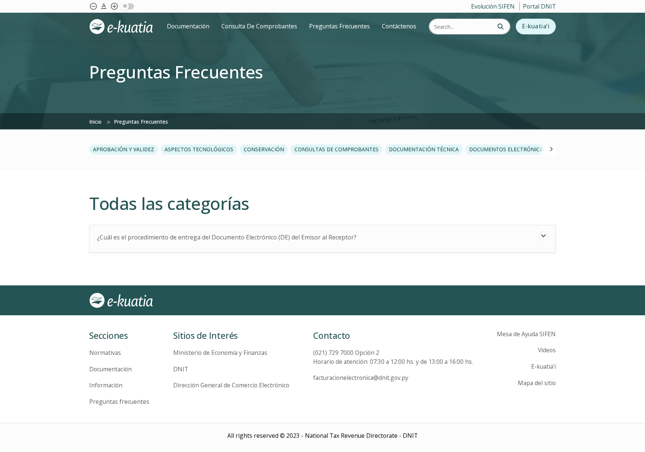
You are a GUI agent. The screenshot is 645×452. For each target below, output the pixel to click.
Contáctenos (399, 26)
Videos (547, 350)
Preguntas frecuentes (119, 401)
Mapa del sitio (537, 383)
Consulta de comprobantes (259, 26)
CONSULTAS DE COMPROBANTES (336, 149)
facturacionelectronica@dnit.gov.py (360, 378)
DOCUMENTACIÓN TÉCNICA (424, 149)
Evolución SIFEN (493, 6)
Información (105, 385)
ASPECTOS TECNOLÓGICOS (199, 149)
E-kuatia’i (535, 26)
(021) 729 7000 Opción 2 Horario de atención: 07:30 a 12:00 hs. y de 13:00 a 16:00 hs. (393, 357)
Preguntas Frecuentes (339, 26)
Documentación (188, 26)
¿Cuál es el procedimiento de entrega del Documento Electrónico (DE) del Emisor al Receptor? (226, 237)
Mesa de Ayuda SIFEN (526, 334)
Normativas (105, 353)
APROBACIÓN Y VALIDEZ (123, 149)
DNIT (180, 369)
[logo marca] (124, 26)
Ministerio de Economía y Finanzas (220, 353)
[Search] (501, 26)
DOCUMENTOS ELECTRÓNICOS (508, 149)
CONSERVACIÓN (264, 149)
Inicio (96, 121)
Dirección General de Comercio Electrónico (231, 385)
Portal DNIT (539, 6)
